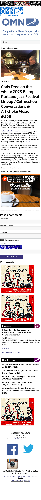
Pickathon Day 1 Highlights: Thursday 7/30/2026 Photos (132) (18, 377)
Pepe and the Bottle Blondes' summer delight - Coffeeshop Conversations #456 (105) (20, 390)
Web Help (27, 481)
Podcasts (6, 326)
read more (6, 348)
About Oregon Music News (21, 476)
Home (4, 48)
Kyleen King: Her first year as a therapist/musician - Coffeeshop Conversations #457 (16, 332)
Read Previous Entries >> (11, 353)
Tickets (27, 142)
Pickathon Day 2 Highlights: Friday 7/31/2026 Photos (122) (17, 383)
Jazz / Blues (13, 48)
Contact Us (7, 476)
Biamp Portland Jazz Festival (13, 131)
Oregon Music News (6, 210)
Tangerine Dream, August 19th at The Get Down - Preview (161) (20, 371)
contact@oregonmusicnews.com (23, 439)
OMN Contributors (17, 481)
